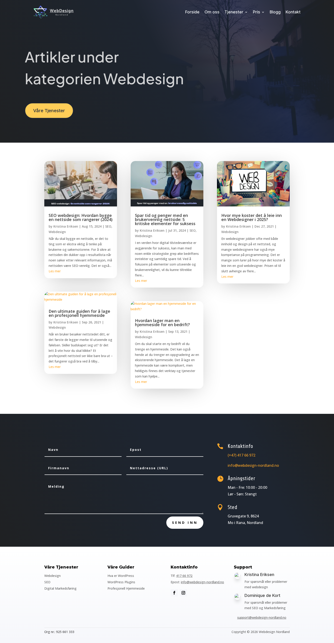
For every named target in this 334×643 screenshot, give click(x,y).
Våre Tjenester (49, 110)
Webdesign (57, 232)
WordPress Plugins (121, 582)
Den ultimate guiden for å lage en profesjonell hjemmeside (79, 313)
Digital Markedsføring (60, 588)
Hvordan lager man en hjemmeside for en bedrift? (162, 322)
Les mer (55, 271)
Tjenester (233, 12)
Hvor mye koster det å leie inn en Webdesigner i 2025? (251, 217)
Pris (256, 12)
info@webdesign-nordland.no (202, 582)
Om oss (211, 12)
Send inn (185, 522)
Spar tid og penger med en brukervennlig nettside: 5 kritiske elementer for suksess (165, 219)
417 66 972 (184, 575)
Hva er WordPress (120, 575)
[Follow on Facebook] (174, 592)
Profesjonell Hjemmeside (126, 588)
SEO (108, 226)
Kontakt (293, 12)
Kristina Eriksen (65, 226)
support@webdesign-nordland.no (261, 617)
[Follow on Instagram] (183, 592)
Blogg (275, 12)
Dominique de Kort (262, 595)
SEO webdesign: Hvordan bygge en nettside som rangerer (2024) (80, 217)
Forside (192, 12)
